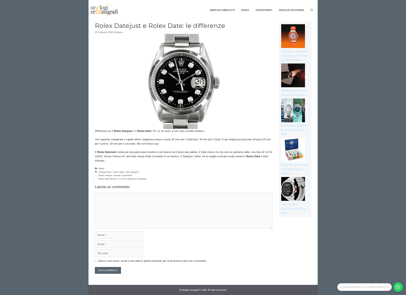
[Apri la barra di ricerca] (311, 10)
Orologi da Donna (291, 10)
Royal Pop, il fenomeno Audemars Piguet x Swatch (295, 169)
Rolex (245, 10)
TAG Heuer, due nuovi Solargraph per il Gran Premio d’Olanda (294, 55)
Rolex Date (118, 172)
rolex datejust (132, 172)
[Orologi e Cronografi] (104, 9)
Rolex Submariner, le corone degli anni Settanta (122, 179)
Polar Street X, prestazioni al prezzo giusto (293, 208)
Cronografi (263, 10)
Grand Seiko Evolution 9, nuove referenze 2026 (294, 130)
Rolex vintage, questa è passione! (115, 175)
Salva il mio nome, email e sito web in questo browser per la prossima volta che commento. (152, 260)
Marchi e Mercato (222, 10)
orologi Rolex (105, 172)
